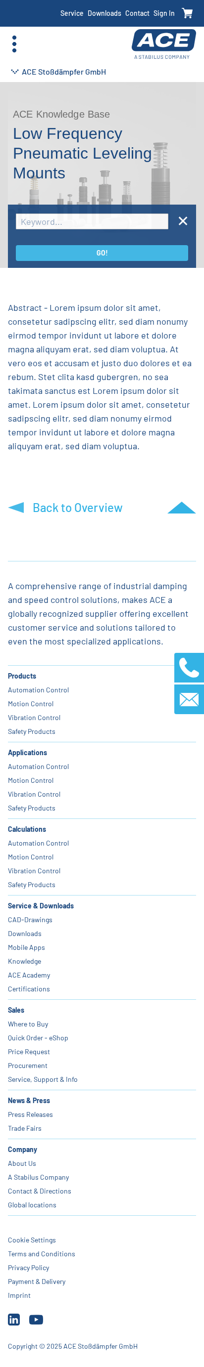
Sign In (164, 13)
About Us (22, 1163)
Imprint (19, 1295)
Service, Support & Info (43, 1079)
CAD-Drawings (30, 919)
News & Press (29, 1100)
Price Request (29, 1051)
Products (22, 676)
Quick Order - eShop (38, 1037)
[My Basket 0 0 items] (187, 13)
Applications (27, 752)
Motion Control (30, 703)
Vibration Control (34, 717)
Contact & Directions (39, 1191)
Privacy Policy (28, 1267)
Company (22, 1149)
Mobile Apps (26, 947)
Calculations (27, 829)
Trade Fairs (25, 1128)
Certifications (29, 988)
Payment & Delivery (36, 1281)
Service (72, 13)
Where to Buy (28, 1024)
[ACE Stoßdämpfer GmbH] (164, 44)
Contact (137, 13)
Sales (16, 1010)
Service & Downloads (41, 905)
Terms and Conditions (41, 1253)
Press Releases (30, 1114)
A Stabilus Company (38, 1177)
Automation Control (38, 689)
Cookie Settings (32, 1240)
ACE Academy (29, 975)
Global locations (32, 1204)
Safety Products (31, 731)
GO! (102, 253)
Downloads (104, 13)
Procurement (28, 1065)
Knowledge (24, 961)
